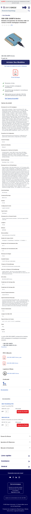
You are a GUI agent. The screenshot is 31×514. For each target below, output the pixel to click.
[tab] (15, 359)
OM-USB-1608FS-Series (13, 373)
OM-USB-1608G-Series (12, 363)
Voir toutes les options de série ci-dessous (15, 66)
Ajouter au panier (23, 411)
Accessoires (4, 390)
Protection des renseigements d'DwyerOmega (13, 509)
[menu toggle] (1, 7)
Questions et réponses (8, 442)
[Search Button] (29, 11)
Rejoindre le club (15, 492)
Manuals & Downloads (7, 448)
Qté (3, 411)
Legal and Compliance (19, 510)
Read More (4, 347)
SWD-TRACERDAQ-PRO (8, 403)
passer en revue (6, 436)
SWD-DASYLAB (5, 417)
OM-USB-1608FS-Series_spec (14, 357)
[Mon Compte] (29, 7)
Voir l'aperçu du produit (11, 98)
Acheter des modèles (15, 62)
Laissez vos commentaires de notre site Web (15, 497)
